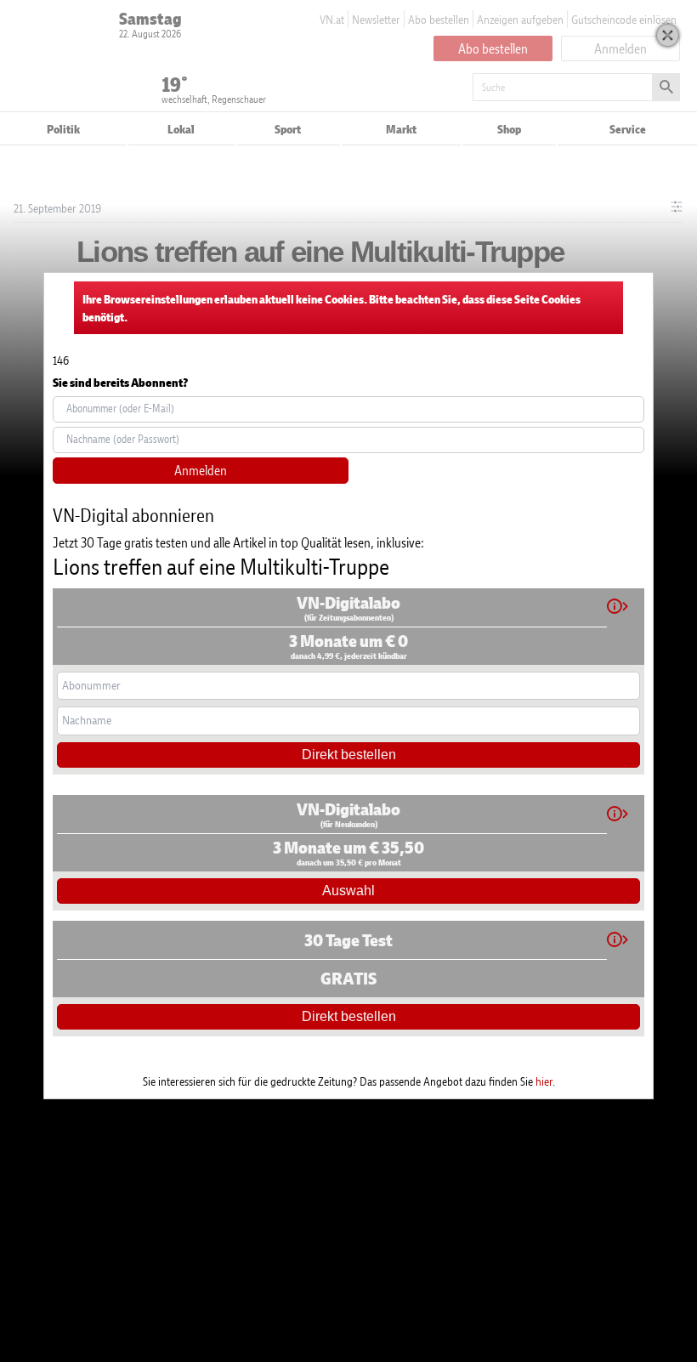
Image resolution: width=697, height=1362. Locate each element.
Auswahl (348, 890)
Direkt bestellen (349, 754)
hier (544, 1081)
